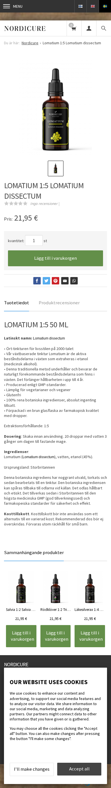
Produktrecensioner (59, 302)
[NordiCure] (25, 28)
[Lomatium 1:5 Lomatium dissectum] (55, 108)
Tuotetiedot (16, 302)
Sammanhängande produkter (34, 552)
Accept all (79, 769)
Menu (17, 6)
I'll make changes (32, 769)
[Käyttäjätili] (88, 28)
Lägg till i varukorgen (55, 258)
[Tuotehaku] (103, 28)
